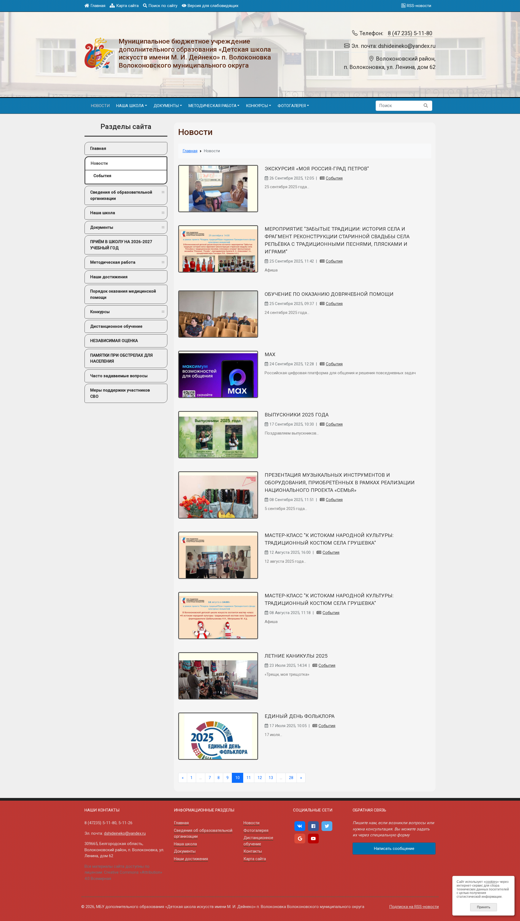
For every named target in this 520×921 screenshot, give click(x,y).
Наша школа (102, 212)
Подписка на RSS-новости (414, 906)
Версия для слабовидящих (213, 5)
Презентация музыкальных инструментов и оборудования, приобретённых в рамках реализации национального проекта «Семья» (340, 482)
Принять (483, 907)
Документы (101, 227)
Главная (97, 5)
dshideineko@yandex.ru (125, 833)
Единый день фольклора (299, 716)
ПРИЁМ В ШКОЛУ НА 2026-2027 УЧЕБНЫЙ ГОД (121, 244)
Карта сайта (127, 5)
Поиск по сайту (162, 5)
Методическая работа (112, 262)
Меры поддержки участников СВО (120, 393)
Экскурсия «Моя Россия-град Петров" (317, 169)
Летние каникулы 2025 (296, 656)
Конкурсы (100, 311)
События (102, 175)
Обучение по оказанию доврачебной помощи (329, 294)
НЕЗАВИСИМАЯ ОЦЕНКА (114, 340)
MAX (270, 354)
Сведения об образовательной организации (121, 195)
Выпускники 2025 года (297, 415)
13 (271, 777)
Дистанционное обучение (116, 326)
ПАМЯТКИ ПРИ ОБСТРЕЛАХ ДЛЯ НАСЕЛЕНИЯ (121, 358)
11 (248, 777)
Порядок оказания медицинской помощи (123, 294)
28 (291, 777)
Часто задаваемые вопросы (119, 375)
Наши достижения (109, 276)
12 (260, 777)
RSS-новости (419, 5)
